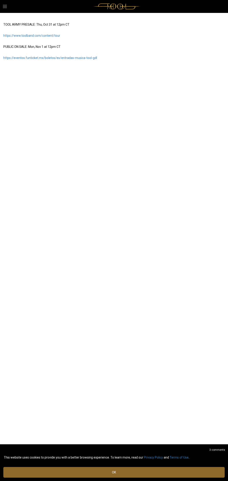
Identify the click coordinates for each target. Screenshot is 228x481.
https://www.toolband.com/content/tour (31, 35)
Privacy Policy (153, 457)
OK (114, 472)
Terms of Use (179, 457)
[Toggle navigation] (5, 6)
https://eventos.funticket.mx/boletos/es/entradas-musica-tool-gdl (50, 58)
